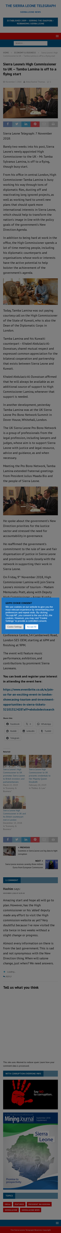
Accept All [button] (31, 627)
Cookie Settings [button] (14, 627)
